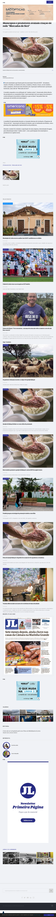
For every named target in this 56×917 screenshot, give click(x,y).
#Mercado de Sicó (17, 165)
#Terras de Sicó (7, 165)
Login (52, 1)
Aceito (49, 914)
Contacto (6, 1)
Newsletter (12, 1)
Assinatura (46, 1)
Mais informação (37, 914)
